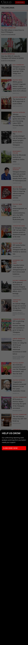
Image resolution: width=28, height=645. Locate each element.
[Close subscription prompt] (26, 433)
